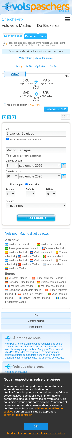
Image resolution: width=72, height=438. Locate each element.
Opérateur (40, 66)
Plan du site (36, 326)
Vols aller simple (44, 58)
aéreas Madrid (23, 248)
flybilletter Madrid (49, 278)
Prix (18, 66)
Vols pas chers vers (28, 366)
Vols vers (16, 25)
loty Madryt (32, 294)
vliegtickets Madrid (25, 290)
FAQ (36, 315)
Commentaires (36, 320)
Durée (53, 66)
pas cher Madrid (22, 286)
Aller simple (16, 184)
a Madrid (19, 244)
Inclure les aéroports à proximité (25, 139)
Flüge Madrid (21, 282)
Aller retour (34, 184)
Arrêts (29, 66)
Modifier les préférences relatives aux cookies (36, 433)
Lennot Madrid (36, 298)
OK (36, 426)
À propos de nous (27, 338)
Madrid (18, 278)
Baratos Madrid (53, 282)
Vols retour (25, 58)
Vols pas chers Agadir (16, 371)
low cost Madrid (52, 286)
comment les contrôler (18, 414)
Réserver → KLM (56, 109)
